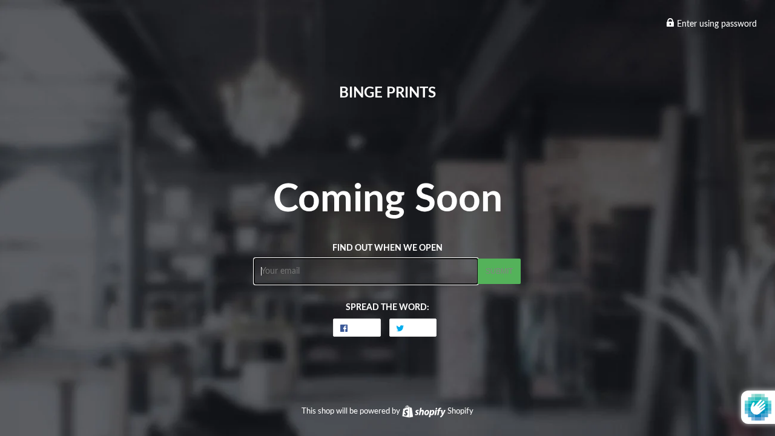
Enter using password (715, 24)
